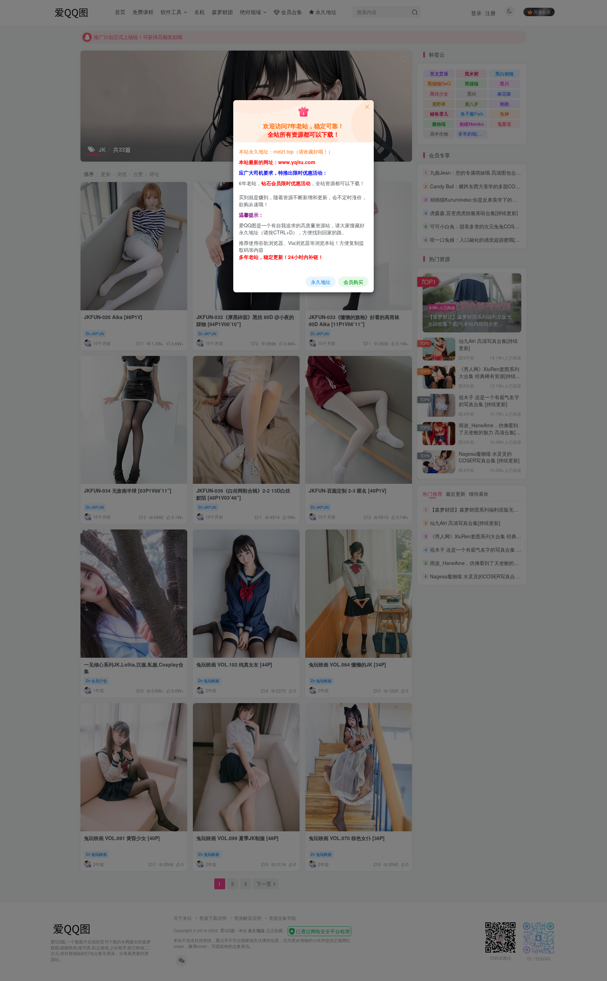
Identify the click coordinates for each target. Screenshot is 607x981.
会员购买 (353, 281)
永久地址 (321, 281)
